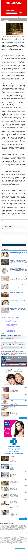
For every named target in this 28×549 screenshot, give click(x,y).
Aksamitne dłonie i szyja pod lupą (17, 268)
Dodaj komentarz (14, 245)
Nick (3, 228)
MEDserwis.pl (4, 17)
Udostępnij (20, 364)
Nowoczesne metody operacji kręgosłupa (18, 284)
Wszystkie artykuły (23, 418)
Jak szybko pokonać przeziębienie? (17, 300)
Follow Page (8, 364)
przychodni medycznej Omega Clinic (9, 204)
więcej (21, 335)
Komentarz (4, 234)
